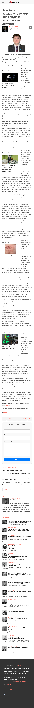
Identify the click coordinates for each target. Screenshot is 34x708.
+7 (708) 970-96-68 (16, 681)
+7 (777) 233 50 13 (12, 687)
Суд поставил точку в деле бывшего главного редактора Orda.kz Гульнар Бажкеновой (17, 556)
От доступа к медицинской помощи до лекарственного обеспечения (18, 637)
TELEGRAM (6, 413)
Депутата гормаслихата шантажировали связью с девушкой (8, 85)
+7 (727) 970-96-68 (26, 681)
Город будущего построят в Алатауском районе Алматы (18, 564)
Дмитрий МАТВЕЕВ (13, 27)
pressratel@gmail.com (11, 689)
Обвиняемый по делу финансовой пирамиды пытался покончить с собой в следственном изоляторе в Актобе (9, 258)
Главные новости (9, 467)
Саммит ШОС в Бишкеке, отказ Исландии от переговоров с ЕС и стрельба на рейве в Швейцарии (19, 547)
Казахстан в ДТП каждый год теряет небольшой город (17, 619)
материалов (20, 665)
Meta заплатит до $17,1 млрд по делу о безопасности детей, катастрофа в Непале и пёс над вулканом (16, 483)
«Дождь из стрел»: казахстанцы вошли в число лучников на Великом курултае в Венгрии (18, 530)
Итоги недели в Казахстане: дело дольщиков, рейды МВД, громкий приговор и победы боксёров (19, 574)
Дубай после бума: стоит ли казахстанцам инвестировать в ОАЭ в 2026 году (19, 583)
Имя (5, 428)
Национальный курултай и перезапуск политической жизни (18, 648)
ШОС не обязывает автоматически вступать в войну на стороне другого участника (16, 478)
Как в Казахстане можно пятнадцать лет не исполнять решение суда (16, 474)
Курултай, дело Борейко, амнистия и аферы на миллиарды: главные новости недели (19, 592)
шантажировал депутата (21, 64)
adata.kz (7, 405)
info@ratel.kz (9, 684)
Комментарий (8, 441)
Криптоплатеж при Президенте (16, 611)
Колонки (5, 518)
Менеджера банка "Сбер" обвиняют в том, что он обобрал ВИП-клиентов (8, 346)
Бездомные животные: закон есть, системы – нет (19, 601)
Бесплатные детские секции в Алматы (12, 470)
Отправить (17, 459)
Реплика (5, 496)
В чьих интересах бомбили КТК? (16, 628)
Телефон (6, 435)
